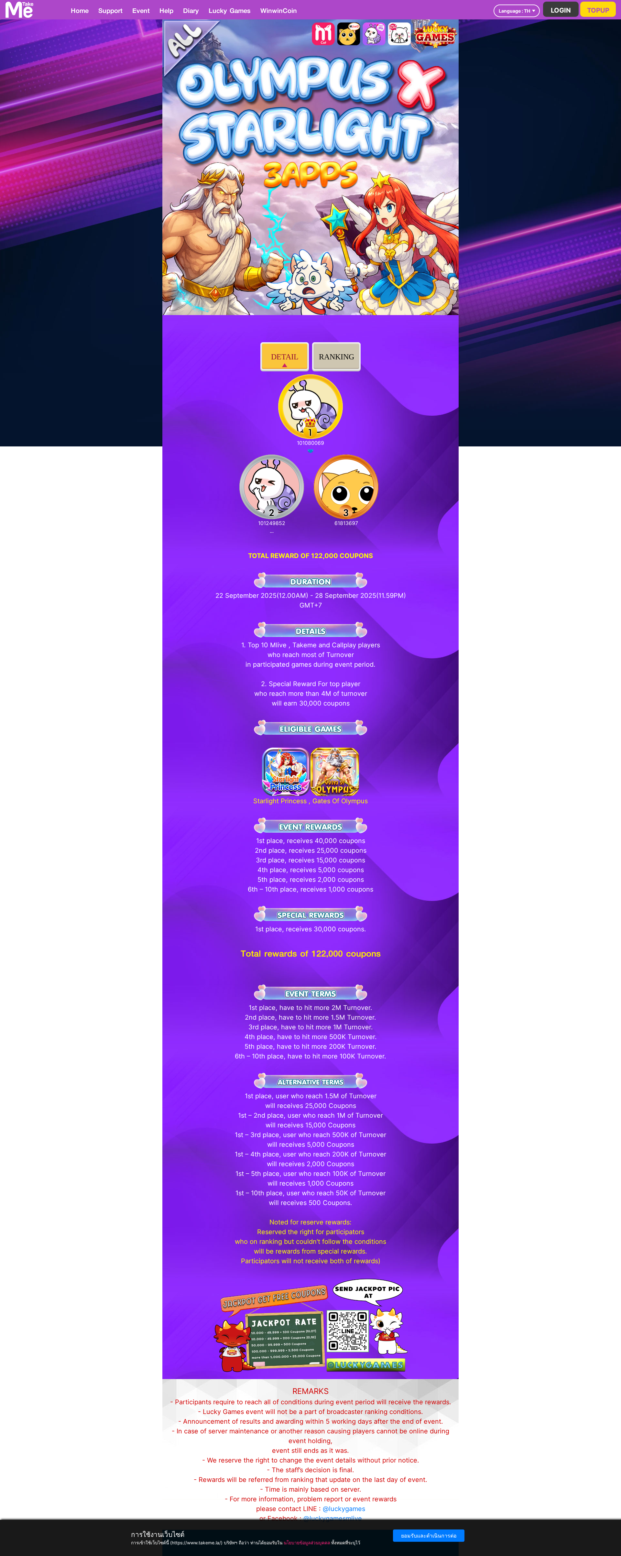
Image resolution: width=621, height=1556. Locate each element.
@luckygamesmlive (332, 1518)
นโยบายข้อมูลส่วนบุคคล (307, 1542)
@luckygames (344, 1509)
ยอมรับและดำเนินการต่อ (429, 1535)
